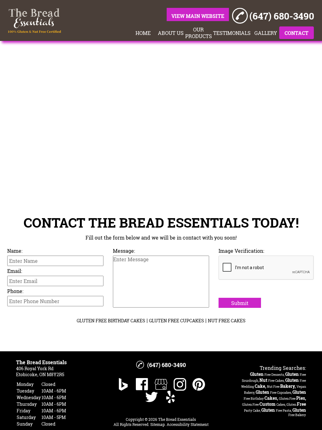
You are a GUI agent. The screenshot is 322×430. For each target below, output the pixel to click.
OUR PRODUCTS (198, 32)
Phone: (15, 291)
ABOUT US (171, 33)
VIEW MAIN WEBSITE (197, 16)
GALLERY (265, 33)
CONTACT (296, 33)
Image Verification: (241, 250)
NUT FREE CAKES (227, 321)
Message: (124, 250)
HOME (143, 33)
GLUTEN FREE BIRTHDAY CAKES (111, 321)
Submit (239, 303)
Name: (14, 250)
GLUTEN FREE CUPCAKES (176, 321)
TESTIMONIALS (232, 33)
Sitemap (157, 424)
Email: (14, 271)
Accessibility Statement (187, 424)
